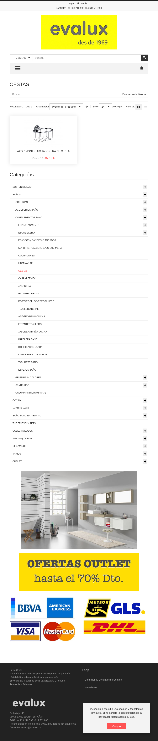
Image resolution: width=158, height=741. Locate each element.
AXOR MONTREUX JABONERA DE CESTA (43, 151)
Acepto (116, 726)
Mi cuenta (82, 3)
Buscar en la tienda (134, 94)
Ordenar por (42, 106)
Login (71, 3)
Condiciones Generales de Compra (103, 679)
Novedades (91, 687)
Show (95, 106)
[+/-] (87, 107)
